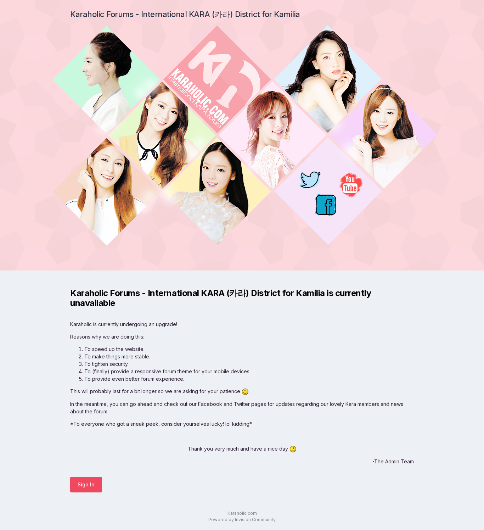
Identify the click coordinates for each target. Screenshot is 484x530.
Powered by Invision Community (242, 519)
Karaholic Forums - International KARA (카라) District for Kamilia (185, 14)
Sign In (86, 484)
